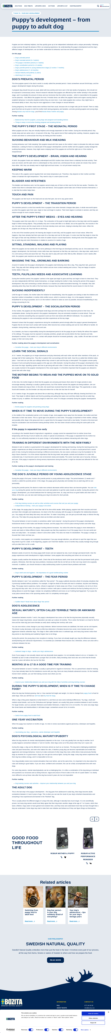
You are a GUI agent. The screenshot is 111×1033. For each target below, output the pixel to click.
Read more (55, 960)
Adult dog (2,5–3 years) (23, 75)
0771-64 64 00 (88, 1005)
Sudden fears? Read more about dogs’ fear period (32, 602)
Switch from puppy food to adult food (27, 715)
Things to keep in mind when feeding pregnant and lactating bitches (38, 122)
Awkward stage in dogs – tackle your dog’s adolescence (34, 651)
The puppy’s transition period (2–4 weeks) (29, 63)
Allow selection (93, 1018)
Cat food (51, 6)
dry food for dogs (49, 696)
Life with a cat (62, 6)
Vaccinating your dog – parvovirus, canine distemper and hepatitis (37, 732)
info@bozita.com (89, 1008)
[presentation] (92, 819)
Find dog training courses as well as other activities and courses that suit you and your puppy (46, 503)
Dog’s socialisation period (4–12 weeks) (28, 65)
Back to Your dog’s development (27, 13)
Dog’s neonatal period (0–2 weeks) (27, 60)
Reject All (93, 1022)
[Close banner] (108, 1012)
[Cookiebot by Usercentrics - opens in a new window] (10, 1030)
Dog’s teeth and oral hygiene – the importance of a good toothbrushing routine (41, 573)
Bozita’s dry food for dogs (25, 111)
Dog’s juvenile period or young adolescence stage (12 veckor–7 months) (39, 68)
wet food (37, 696)
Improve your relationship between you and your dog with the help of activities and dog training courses (50, 682)
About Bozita (62, 1008)
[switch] (46, 1029)
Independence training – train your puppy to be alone (33, 506)
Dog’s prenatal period (22, 58)
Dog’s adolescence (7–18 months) (26, 70)
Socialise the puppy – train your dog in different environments (36, 347)
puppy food (87, 693)
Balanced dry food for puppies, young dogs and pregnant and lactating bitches (41, 120)
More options (85, 1029)
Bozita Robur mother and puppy (53, 111)
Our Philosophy (75, 6)
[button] (98, 6)
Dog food (18, 6)
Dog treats (28, 6)
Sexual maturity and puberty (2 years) (28, 72)
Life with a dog (40, 6)
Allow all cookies (93, 1013)
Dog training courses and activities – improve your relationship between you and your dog (45, 783)
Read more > (30, 921)
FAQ (58, 1005)
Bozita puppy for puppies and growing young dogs (32, 407)
